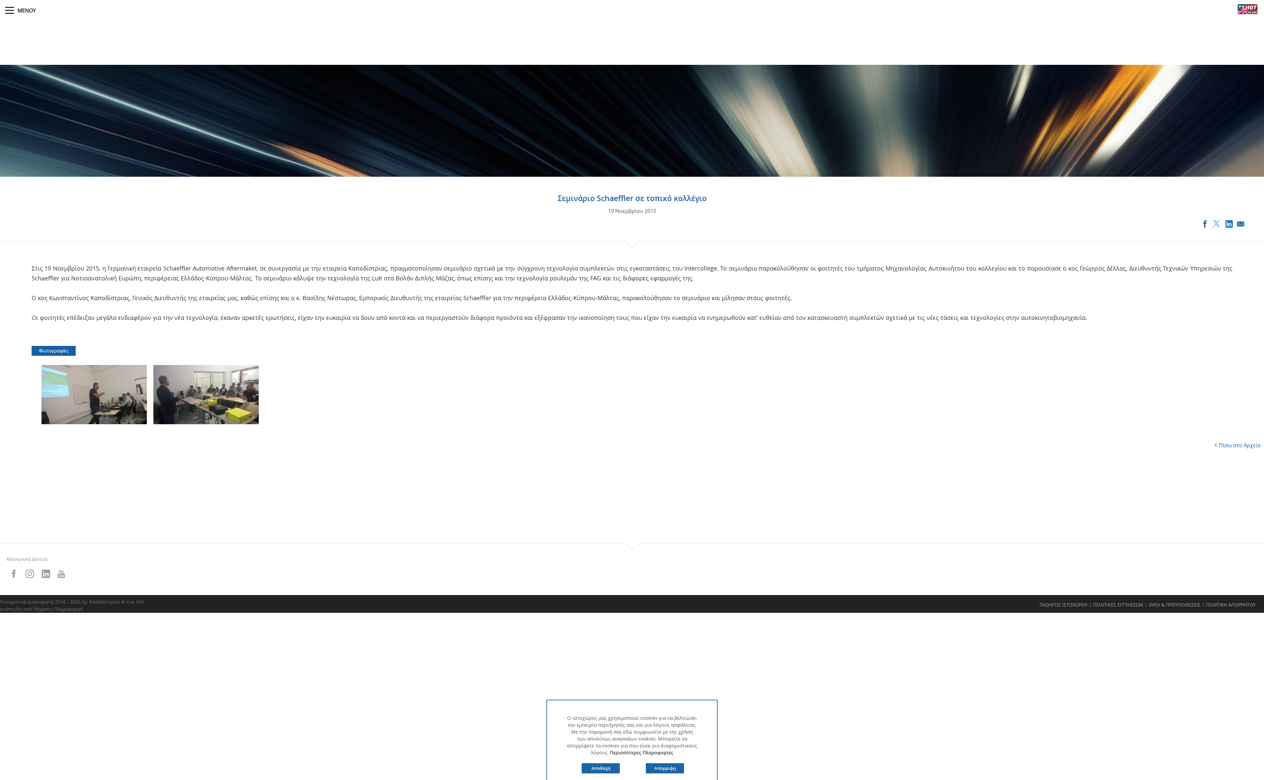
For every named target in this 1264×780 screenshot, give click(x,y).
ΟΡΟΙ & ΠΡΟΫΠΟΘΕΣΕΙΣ (1174, 605)
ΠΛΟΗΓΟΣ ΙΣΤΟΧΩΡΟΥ (1064, 605)
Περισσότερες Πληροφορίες (641, 752)
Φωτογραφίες (54, 350)
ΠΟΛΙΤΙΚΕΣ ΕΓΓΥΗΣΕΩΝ (1118, 605)
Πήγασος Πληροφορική (58, 609)
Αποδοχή (601, 768)
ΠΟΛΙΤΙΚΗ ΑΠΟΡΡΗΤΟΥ (1231, 605)
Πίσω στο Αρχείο (1240, 445)
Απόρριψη (665, 768)
